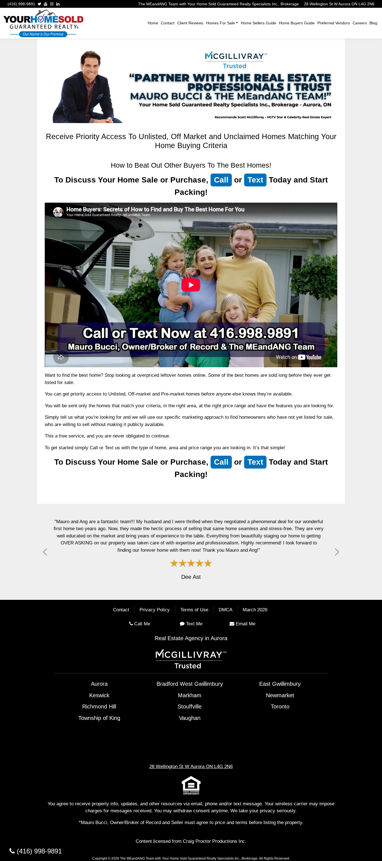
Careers (360, 23)
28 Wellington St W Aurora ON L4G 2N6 (339, 4)
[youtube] (45, 4)
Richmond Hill (99, 706)
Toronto (280, 706)
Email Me (245, 623)
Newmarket (280, 695)
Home (153, 23)
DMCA (225, 610)
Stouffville (190, 706)
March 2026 (255, 610)
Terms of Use (194, 610)
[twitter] (39, 4)
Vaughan (190, 718)
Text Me (194, 623)
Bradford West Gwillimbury (190, 684)
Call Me (142, 623)
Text (255, 180)
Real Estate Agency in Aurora (191, 638)
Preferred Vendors (333, 23)
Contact (168, 23)
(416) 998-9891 (21, 4)
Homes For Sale (220, 23)
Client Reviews (190, 23)
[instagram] (51, 4)
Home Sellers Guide (258, 23)
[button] (45, 552)
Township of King (99, 718)
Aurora (99, 684)
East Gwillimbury (280, 684)
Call (221, 180)
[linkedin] (58, 4)
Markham (189, 695)
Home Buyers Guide (297, 23)
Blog (373, 23)
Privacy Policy (155, 610)
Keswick (99, 695)
